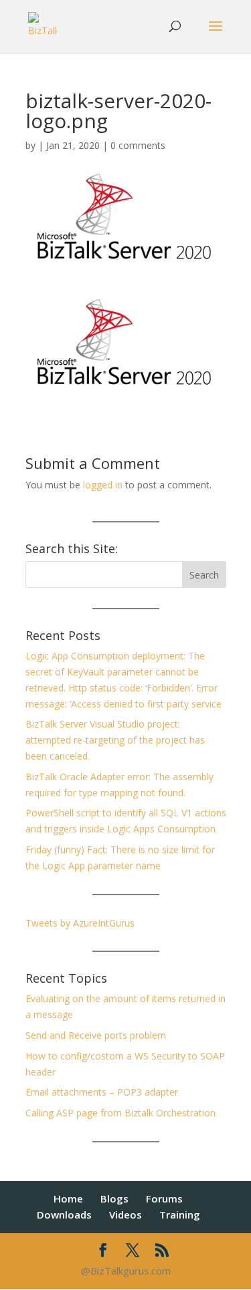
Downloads (64, 1214)
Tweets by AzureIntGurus (80, 923)
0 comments (137, 145)
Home (68, 1198)
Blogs (114, 1198)
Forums (164, 1198)
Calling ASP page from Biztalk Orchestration (120, 1112)
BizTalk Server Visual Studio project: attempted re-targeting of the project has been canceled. (115, 739)
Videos (125, 1214)
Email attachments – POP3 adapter (101, 1092)
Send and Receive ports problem (95, 1035)
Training (179, 1214)
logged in (102, 484)
